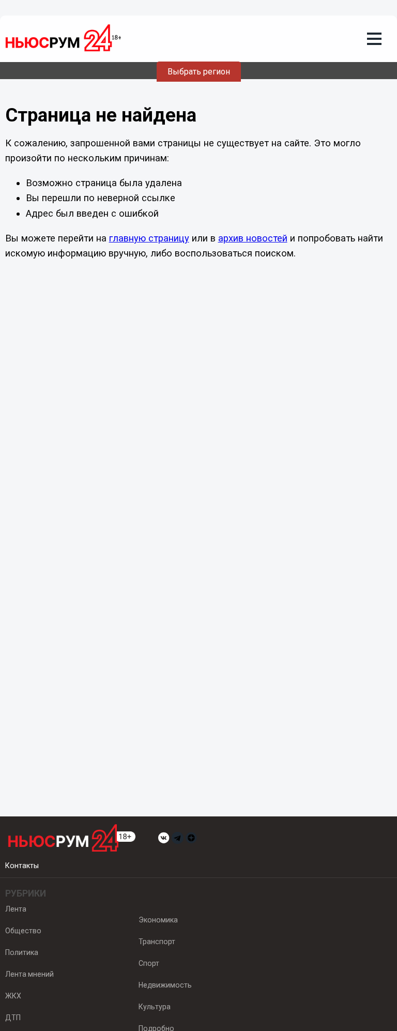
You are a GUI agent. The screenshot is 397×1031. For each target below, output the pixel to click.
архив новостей (252, 238)
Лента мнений (29, 974)
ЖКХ (13, 996)
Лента (15, 909)
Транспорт (157, 941)
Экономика (158, 920)
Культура (155, 1007)
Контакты (22, 865)
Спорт (149, 963)
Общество (23, 931)
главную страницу (149, 238)
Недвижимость (165, 985)
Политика (21, 952)
